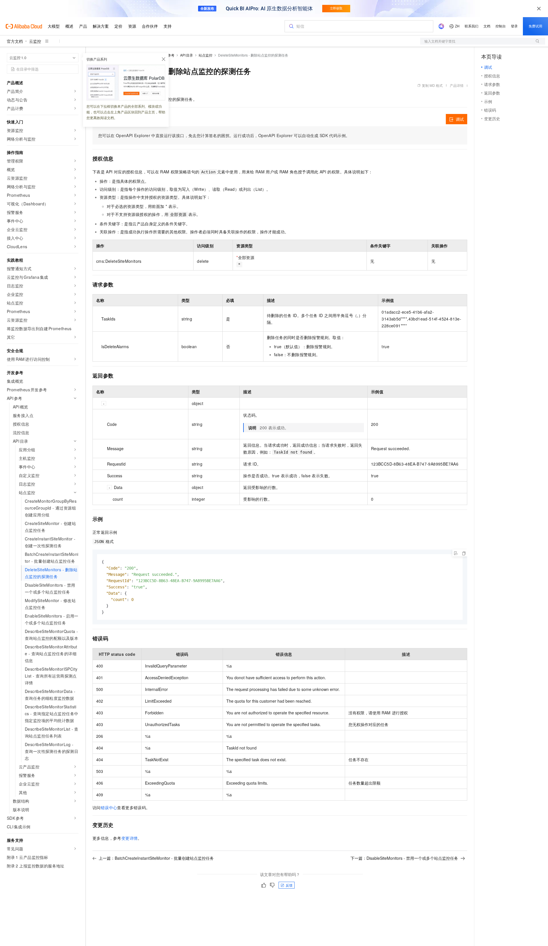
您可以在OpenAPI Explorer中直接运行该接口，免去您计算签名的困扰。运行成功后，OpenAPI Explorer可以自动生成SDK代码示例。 (224, 135)
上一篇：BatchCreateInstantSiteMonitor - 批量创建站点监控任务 (156, 858)
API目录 (186, 55)
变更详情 (129, 838)
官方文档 (15, 41)
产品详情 (457, 85)
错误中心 (109, 807)
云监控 (35, 41)
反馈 (289, 885)
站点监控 (205, 55)
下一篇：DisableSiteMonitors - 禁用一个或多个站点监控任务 (404, 858)
